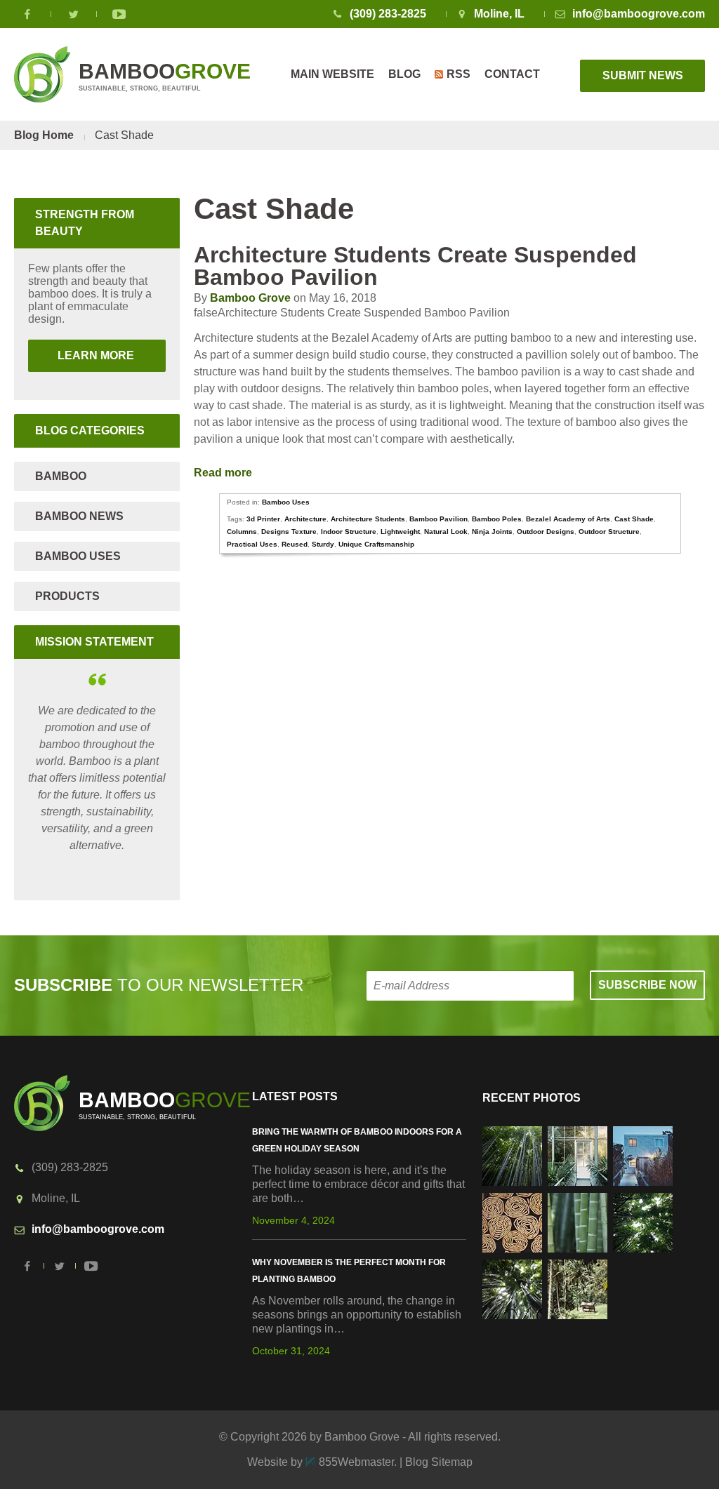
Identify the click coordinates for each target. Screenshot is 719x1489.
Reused (295, 544)
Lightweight (400, 531)
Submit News (642, 75)
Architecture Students (368, 519)
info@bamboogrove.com (638, 14)
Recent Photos (531, 1098)
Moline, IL (499, 14)
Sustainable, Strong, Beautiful (165, 76)
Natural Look (446, 531)
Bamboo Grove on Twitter (74, 14)
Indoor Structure (348, 531)
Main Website (332, 74)
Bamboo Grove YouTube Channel (119, 14)
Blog (404, 74)
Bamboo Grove (250, 298)
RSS (458, 74)
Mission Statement (94, 642)
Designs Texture (289, 531)
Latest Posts (295, 1096)
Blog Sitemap (439, 1462)
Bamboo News (79, 516)
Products (67, 596)
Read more (224, 473)
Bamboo (60, 476)
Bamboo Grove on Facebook (28, 14)
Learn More (82, 355)
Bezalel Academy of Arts (568, 519)
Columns (242, 531)
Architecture (305, 519)
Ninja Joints (492, 531)
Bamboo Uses (286, 502)
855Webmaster (356, 1462)
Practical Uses (252, 544)
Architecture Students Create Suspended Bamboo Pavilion (415, 266)
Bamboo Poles (497, 519)
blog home (44, 135)
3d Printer (263, 519)
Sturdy (323, 544)
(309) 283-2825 (388, 14)
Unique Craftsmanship (376, 544)
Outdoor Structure (609, 531)
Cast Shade (634, 519)
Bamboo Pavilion (438, 519)
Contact (512, 74)
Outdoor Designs (545, 531)
